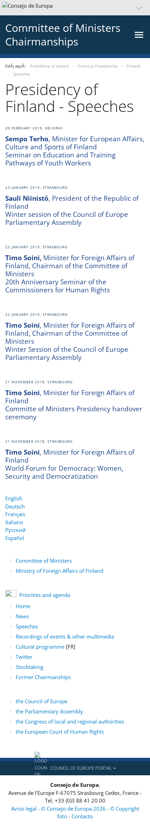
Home (23, 606)
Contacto (82, 816)
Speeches (27, 626)
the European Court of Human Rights (60, 731)
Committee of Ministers (44, 560)
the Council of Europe (41, 701)
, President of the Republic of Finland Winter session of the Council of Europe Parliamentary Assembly (71, 210)
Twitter (24, 656)
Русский (15, 529)
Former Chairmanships (43, 677)
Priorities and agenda (44, 594)
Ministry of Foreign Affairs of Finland (59, 570)
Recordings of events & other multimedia (65, 636)
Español (14, 537)
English (13, 498)
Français (15, 514)
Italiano (14, 522)
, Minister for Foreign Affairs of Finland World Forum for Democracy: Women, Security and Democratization (69, 464)
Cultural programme (41, 646)
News (22, 616)
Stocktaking (29, 666)
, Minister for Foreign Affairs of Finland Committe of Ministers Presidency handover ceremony (73, 404)
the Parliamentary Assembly (49, 711)
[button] (75, 7)
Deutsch (15, 506)
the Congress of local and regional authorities (70, 721)
